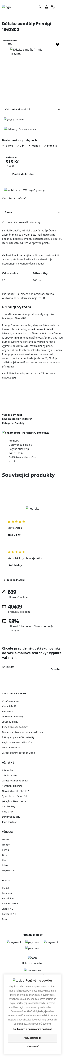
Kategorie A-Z (9, 913)
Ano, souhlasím (32, 1037)
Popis (8, 212)
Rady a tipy (8, 811)
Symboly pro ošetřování (14, 796)
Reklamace (7, 711)
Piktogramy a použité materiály (18, 737)
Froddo (6, 844)
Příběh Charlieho (10, 903)
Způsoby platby (10, 721)
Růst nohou (8, 770)
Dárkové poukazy (11, 816)
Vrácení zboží (9, 706)
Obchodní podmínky (12, 716)
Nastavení (32, 1046)
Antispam (8, 667)
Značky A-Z (7, 908)
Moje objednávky (11, 747)
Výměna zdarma (10, 701)
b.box (5, 865)
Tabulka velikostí (10, 775)
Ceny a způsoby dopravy (15, 726)
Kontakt (6, 888)
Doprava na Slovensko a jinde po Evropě (23, 732)
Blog (4, 919)
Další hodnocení (15, 580)
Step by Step (8, 870)
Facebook (7, 893)
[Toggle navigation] (60, 7)
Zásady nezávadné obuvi (15, 780)
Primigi (5, 849)
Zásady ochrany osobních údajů (18, 752)
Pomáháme (8, 898)
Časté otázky (8, 806)
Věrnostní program (12, 785)
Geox (4, 855)
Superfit (6, 839)
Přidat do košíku (23, 174)
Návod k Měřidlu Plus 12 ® (15, 790)
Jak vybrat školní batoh (14, 801)
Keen (4, 860)
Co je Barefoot (9, 821)
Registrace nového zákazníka (17, 742)
